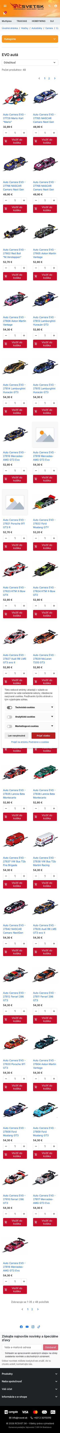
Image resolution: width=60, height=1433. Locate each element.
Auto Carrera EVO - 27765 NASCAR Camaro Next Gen (44, 118)
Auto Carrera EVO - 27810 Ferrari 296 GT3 (14, 1199)
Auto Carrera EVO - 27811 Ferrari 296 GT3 (44, 996)
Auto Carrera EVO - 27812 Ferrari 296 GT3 (14, 996)
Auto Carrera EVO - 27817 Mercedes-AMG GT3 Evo (44, 1199)
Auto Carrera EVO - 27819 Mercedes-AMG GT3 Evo (44, 456)
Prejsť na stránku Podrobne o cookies (30, 742)
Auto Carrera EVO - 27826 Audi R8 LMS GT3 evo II (44, 929)
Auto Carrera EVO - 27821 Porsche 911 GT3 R (14, 523)
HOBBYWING (38, 21)
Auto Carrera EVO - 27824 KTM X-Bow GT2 (44, 591)
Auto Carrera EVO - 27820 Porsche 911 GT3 (14, 1064)
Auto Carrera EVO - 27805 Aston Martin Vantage (44, 253)
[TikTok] (38, 1326)
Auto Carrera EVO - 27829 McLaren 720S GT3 (44, 658)
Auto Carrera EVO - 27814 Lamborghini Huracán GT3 (14, 388)
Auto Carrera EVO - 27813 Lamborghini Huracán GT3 (44, 321)
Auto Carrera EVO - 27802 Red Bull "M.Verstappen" (14, 253)
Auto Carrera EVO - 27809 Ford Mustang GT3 (44, 1131)
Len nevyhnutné (16, 735)
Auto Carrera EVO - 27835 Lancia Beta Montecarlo (14, 794)
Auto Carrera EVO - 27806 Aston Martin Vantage (14, 321)
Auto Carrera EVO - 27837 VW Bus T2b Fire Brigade (14, 861)
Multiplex (7, 21)
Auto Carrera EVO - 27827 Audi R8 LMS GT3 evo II (14, 658)
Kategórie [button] (10, 38)
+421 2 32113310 (42, 1417)
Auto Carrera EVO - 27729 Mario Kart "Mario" (14, 118)
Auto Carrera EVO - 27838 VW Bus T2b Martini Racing (44, 861)
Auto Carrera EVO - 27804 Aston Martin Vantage (44, 1064)
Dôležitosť (10, 62)
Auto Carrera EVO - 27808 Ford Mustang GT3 (14, 1131)
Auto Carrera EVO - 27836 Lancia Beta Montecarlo (44, 794)
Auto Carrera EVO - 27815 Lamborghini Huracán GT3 (44, 388)
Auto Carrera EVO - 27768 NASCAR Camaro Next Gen (44, 186)
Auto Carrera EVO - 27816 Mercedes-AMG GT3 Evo (14, 456)
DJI (52, 21)
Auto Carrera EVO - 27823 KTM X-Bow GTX (14, 591)
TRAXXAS (22, 21)
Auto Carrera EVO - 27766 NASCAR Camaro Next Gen (14, 186)
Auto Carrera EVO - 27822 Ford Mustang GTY (44, 523)
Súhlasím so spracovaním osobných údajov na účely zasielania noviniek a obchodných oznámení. (31, 1355)
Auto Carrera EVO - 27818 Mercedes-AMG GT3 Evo (14, 1267)
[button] (49, 5)
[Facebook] (21, 1326)
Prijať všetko (43, 735)
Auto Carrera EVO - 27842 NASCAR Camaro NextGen (14, 929)
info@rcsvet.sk (19, 1417)
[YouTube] (27, 1326)
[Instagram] (33, 1326)
